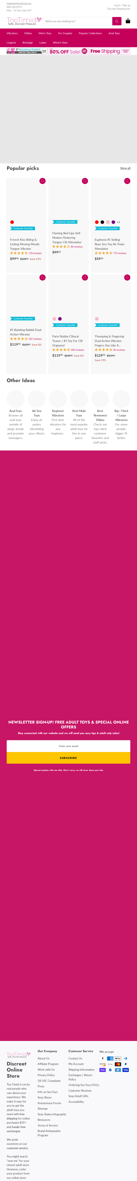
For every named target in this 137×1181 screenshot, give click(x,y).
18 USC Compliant (49, 1080)
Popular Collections (90, 33)
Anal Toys (114, 33)
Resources (44, 1119)
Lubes (42, 42)
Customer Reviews (79, 1090)
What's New (60, 42)
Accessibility (76, 1101)
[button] (19, 253)
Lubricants (44, 118)
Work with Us (46, 1069)
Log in (117, 5)
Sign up (126, 5)
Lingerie (11, 42)
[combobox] (82, 21)
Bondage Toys (25, 118)
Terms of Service (48, 1125)
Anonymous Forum (49, 1103)
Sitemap (43, 1108)
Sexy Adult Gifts (78, 1096)
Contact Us (75, 1058)
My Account (76, 1064)
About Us (43, 1058)
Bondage (28, 42)
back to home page (33, 130)
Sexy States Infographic (52, 1114)
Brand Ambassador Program (49, 1133)
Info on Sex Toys (48, 1092)
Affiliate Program (48, 1064)
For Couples (65, 33)
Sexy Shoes (44, 1097)
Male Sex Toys (51, 113)
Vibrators (12, 33)
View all (125, 168)
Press (41, 1086)
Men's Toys (45, 33)
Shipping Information (81, 1069)
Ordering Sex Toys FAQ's (83, 1085)
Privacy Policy (46, 1075)
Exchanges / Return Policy (80, 1077)
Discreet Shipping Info (118, 8)
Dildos (28, 33)
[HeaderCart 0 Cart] (127, 21)
